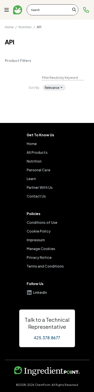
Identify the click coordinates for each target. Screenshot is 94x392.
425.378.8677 (47, 337)
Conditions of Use (42, 222)
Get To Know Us (40, 135)
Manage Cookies (41, 248)
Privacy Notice (39, 257)
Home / (11, 27)
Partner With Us (40, 187)
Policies (33, 213)
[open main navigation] (6, 9)
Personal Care (38, 170)
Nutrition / (27, 27)
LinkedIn (40, 292)
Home (32, 143)
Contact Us (36, 196)
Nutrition (34, 161)
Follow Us (35, 283)
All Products (37, 152)
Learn (31, 178)
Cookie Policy (38, 231)
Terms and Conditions (45, 266)
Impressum (36, 240)
